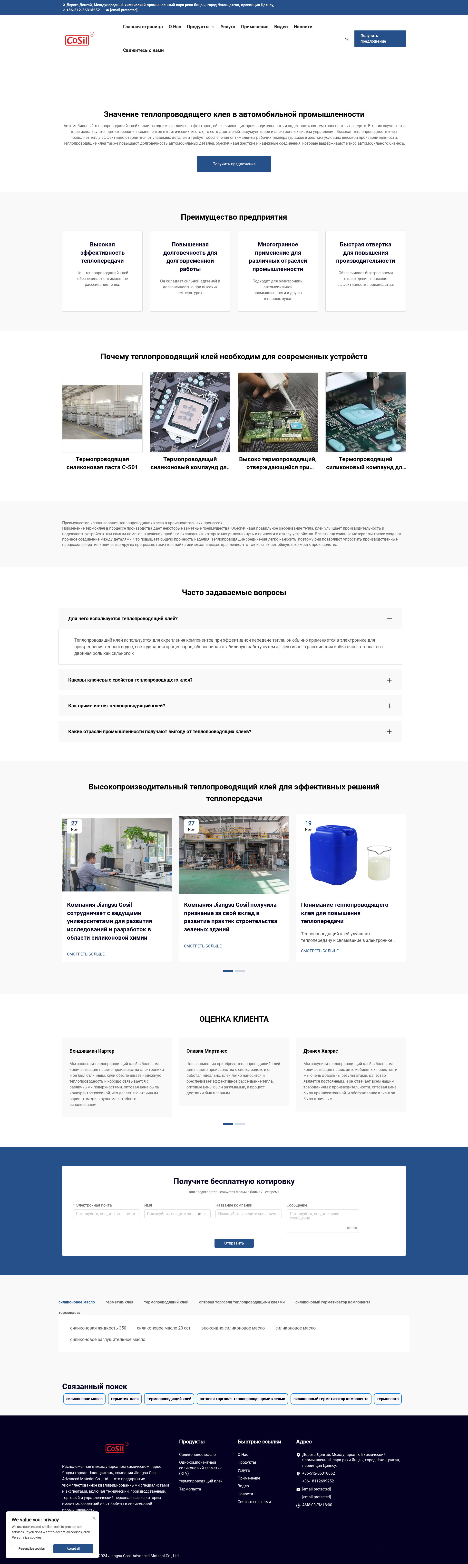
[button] (228, 971)
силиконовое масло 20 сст (164, 1327)
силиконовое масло (295, 1327)
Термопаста (190, 1489)
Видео (281, 26)
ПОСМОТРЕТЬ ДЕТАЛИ (102, 412)
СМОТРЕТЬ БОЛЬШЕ (86, 954)
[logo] (87, 38)
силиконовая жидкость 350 (98, 1327)
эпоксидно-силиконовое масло (233, 1327)
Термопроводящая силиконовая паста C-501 (102, 463)
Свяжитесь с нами (143, 50)
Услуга (228, 26)
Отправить (234, 1243)
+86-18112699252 (318, 1481)
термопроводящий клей (201, 1481)
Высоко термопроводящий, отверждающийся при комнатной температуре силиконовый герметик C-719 (278, 464)
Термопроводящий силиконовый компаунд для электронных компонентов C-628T (365, 464)
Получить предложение (373, 38)
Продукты (198, 26)
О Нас (175, 26)
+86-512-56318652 (84, 10)
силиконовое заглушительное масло (107, 1339)
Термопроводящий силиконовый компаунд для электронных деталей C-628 (190, 464)
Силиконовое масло (197, 1454)
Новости (303, 26)
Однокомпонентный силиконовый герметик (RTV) (200, 1468)
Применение (254, 26)
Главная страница (143, 26)
